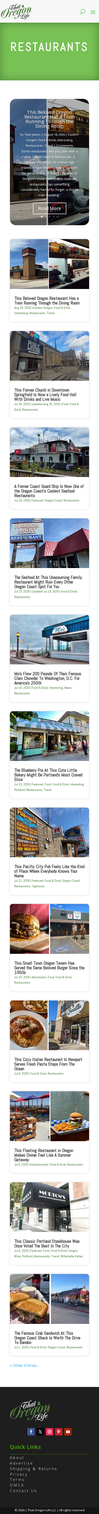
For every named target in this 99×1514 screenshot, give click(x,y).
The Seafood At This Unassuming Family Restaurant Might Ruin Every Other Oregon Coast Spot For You (48, 582)
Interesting (64, 140)
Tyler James (32, 134)
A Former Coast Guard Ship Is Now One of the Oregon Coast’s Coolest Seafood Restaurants (49, 491)
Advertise (21, 1463)
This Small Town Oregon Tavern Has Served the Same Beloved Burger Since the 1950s (49, 967)
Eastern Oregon (43, 308)
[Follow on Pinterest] (58, 1431)
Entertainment (39, 1164)
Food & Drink (47, 140)
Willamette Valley (72, 1256)
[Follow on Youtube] (68, 1431)
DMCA (17, 1485)
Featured (37, 500)
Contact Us (23, 1490)
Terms (17, 1479)
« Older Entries (23, 1365)
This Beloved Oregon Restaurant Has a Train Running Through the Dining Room (49, 119)
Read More (49, 208)
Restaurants (34, 145)
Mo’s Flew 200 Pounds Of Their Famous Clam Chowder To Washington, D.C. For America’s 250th (47, 678)
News (68, 688)
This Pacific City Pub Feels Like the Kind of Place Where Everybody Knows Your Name (49, 871)
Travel (48, 145)
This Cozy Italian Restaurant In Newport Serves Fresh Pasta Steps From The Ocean (48, 1064)
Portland (19, 790)
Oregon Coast (53, 500)
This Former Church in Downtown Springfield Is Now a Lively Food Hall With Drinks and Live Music (45, 394)
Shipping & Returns (34, 1468)
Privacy (19, 1474)
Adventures (39, 977)
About (17, 1457)
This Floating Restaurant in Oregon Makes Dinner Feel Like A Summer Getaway (43, 1155)
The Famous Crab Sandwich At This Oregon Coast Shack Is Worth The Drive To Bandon (47, 1337)
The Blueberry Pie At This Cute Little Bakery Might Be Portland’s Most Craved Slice (48, 774)
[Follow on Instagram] (49, 1431)
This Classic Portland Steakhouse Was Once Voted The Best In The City (47, 1243)
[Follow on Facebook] (31, 1431)
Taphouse (38, 886)
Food (65, 404)
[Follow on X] (40, 1431)
